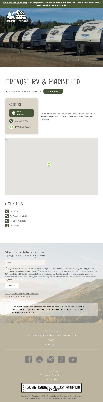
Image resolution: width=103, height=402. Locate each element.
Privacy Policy (51, 371)
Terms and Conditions (52, 375)
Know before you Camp (15, 2)
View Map (53, 91)
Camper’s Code (58, 5)
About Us (51, 330)
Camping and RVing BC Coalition (17, 296)
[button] (49, 164)
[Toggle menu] (96, 15)
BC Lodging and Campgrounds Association (21, 293)
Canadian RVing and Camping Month (51, 335)
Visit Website (21, 113)
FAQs (51, 340)
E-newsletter (51, 345)
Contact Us (51, 379)
